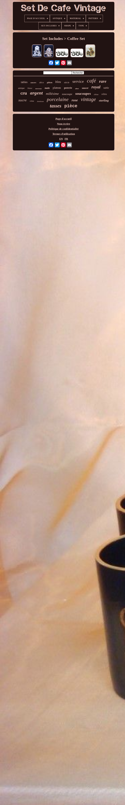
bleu (58, 82)
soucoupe (67, 94)
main (47, 88)
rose (75, 100)
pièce (70, 106)
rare (102, 81)
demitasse (40, 101)
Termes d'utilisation (63, 133)
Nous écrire (63, 123)
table (106, 87)
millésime (52, 94)
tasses (55, 105)
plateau (57, 87)
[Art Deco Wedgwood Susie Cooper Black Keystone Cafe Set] (62, 53)
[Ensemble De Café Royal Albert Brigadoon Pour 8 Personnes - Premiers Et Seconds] (37, 51)
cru (23, 93)
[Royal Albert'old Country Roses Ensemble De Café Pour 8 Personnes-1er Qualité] (48, 51)
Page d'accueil (63, 118)
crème (32, 101)
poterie (68, 87)
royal (95, 87)
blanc (30, 88)
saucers (33, 83)
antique (21, 88)
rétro (104, 94)
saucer (85, 88)
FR (66, 138)
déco (41, 82)
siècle (66, 82)
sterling (104, 100)
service (78, 81)
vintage (88, 99)
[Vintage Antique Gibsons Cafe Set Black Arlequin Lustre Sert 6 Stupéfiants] (90, 51)
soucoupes (83, 94)
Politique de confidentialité (63, 128)
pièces (49, 82)
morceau (38, 88)
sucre (22, 100)
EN (61, 138)
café (91, 81)
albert (77, 88)
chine (96, 94)
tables (24, 82)
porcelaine (58, 99)
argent (36, 93)
